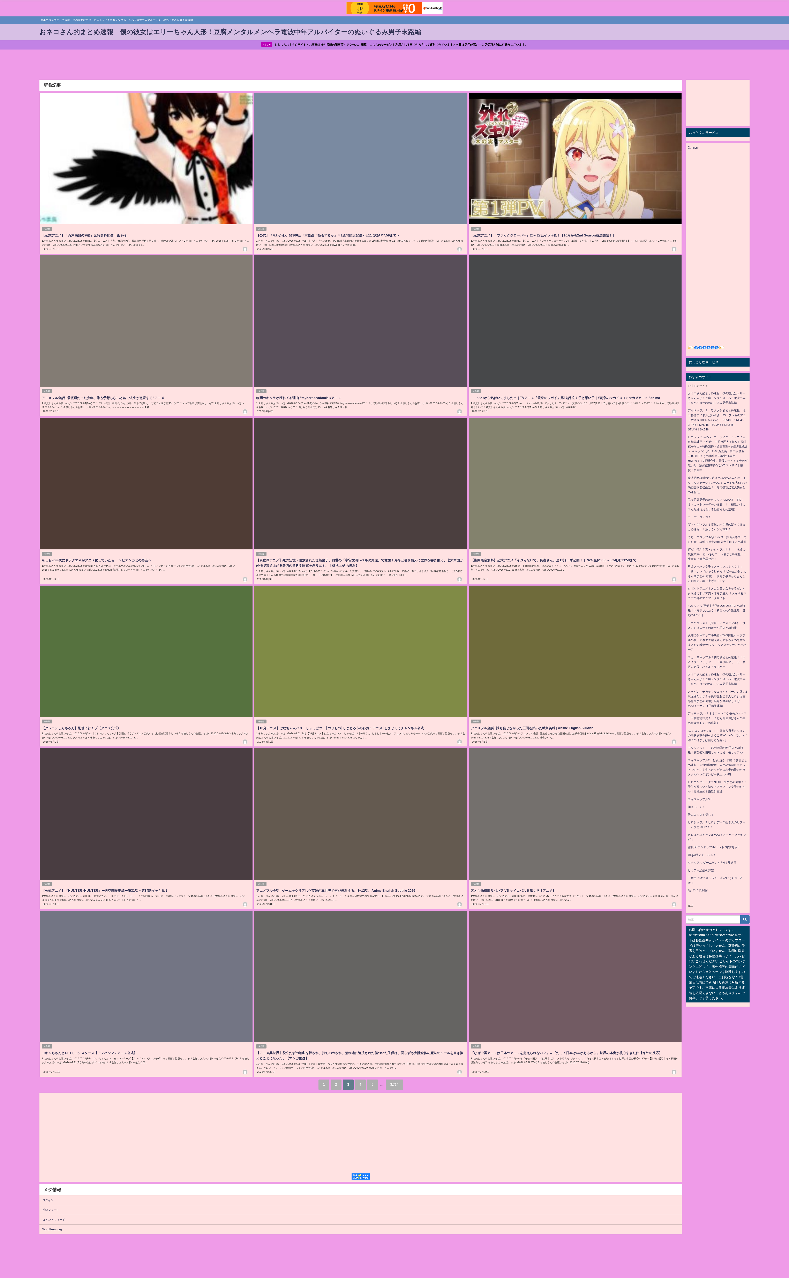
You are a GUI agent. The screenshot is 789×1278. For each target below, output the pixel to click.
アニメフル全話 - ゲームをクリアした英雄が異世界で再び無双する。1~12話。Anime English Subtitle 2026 (335, 890)
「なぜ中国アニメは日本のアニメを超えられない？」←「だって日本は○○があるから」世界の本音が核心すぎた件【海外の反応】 (566, 1052)
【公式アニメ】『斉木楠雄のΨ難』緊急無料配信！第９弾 (84, 235)
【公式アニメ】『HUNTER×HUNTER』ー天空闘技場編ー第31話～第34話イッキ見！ (105, 890)
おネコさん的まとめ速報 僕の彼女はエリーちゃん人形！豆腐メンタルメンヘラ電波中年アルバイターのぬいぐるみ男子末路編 (716, 398)
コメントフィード (53, 1219)
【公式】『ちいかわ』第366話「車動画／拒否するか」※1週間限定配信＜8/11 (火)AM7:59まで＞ (328, 235)
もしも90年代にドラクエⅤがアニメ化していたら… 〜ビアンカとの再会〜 (96, 560)
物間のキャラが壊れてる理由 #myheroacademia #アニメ (298, 397)
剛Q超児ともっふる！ (702, 855)
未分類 (47, 229)
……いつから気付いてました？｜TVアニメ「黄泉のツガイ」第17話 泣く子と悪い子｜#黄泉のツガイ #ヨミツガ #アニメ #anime (565, 397)
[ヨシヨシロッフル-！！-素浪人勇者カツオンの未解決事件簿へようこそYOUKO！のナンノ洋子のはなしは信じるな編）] (717, 735)
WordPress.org (52, 1229)
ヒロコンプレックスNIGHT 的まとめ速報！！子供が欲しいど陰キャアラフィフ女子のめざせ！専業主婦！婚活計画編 (717, 787)
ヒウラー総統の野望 (701, 870)
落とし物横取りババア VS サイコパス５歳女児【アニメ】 (513, 890)
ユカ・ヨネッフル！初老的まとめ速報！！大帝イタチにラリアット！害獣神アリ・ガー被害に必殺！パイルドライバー (716, 662)
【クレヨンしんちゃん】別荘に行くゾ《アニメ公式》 (81, 728)
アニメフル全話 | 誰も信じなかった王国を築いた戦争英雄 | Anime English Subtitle (532, 728)
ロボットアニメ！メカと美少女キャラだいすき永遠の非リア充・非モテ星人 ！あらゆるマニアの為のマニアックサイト (717, 593)
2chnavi (693, 147)
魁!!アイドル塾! (698, 890)
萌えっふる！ (696, 806)
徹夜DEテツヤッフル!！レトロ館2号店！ (714, 847)
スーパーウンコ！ (699, 517)
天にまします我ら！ (701, 814)
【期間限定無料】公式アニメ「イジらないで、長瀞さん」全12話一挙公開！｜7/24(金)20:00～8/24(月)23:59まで (553, 560)
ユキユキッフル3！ (700, 799)
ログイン (48, 1200)
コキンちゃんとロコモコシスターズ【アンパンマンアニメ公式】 (89, 1052)
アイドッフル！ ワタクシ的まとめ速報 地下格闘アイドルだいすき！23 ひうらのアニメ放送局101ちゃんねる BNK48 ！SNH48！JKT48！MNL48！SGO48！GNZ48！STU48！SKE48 (717, 420)
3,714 (394, 1084)
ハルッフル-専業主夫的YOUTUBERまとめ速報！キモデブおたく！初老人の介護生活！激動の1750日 (716, 610)
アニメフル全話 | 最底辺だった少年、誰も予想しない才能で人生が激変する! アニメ (103, 397)
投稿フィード (51, 1209)
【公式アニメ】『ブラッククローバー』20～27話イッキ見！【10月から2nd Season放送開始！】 (543, 235)
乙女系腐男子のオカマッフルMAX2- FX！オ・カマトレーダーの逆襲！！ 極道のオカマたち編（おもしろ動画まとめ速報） (716, 504)
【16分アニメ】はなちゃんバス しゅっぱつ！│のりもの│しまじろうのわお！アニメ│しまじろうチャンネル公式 (340, 728)
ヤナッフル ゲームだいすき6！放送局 (712, 862)
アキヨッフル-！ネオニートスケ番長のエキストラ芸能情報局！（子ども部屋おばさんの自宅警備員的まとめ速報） (717, 718)
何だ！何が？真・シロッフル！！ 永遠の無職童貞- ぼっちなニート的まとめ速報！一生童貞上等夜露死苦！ (717, 554)
